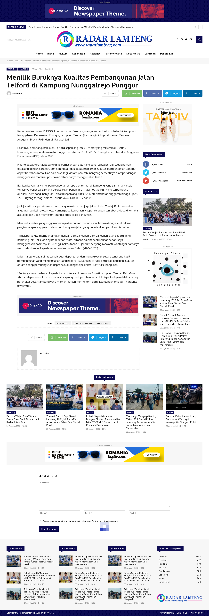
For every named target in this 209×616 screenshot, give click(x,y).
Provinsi (18, 61)
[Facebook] (177, 39)
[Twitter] (186, 39)
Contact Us (182, 612)
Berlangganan (184, 180)
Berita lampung (62, 323)
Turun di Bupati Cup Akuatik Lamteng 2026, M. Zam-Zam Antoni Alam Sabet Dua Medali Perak (176, 302)
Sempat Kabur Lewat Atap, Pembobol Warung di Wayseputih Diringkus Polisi (181, 419)
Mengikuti (187, 172)
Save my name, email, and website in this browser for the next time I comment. (81, 521)
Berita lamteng (103, 323)
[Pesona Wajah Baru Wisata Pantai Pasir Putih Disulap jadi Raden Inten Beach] (167, 212)
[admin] (9, 93)
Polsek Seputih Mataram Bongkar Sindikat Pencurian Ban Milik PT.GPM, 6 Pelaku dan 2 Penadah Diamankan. (175, 320)
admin (18, 93)
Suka (189, 164)
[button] (199, 39)
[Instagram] (181, 39)
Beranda (10, 61)
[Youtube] (190, 39)
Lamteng (27, 61)
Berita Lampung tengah (83, 323)
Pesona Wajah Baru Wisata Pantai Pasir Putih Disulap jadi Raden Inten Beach (164, 234)
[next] (200, 27)
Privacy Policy (196, 612)
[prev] (195, 27)
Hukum (147, 323)
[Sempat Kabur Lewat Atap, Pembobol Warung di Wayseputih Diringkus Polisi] (184, 397)
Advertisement (167, 612)
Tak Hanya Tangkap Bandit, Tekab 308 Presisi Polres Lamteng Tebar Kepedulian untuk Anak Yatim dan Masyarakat (84, 27)
